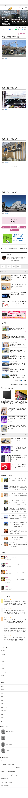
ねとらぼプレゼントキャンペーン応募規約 (10, 768)
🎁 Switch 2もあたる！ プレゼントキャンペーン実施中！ (11, 5)
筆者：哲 (9, 254)
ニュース (3, 668)
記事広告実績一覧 (5, 785)
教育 (2, 714)
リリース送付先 (4, 778)
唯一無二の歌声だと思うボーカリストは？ (15, 588)
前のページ (6, 227)
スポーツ (3, 665)
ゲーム (2, 661)
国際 (2, 700)
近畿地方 (3, 17)
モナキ (7, 750)
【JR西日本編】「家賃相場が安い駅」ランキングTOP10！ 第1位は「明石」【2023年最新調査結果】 (14, 22)
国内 (2, 696)
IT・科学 (3, 650)
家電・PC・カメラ (5, 707)
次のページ (14, 230)
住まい (2, 689)
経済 (2, 718)
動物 (2, 693)
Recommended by (17, 380)
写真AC (6, 58)
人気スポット (4, 686)
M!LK (7, 738)
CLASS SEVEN (9, 744)
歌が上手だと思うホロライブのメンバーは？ (15, 565)
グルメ (2, 658)
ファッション (4, 672)
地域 (2, 703)
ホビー (2, 675)
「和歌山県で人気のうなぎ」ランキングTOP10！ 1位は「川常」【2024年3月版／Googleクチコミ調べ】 (18, 531)
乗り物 (2, 682)
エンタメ (3, 654)
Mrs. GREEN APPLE (11, 731)
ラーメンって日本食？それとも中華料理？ (15, 572)
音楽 (2, 721)
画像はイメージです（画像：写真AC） (20, 27)
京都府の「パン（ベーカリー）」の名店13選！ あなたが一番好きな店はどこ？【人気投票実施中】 (18, 544)
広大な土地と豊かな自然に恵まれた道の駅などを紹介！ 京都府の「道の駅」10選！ (18, 480)
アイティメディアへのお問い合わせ (9, 775)
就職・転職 (3, 710)
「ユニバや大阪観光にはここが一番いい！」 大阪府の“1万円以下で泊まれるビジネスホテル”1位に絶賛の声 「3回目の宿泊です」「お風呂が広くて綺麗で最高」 (18, 504)
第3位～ (14, 222)
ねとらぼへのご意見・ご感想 (7, 764)
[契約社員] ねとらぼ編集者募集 (8, 771)
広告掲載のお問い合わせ (6, 782)
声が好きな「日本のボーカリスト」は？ (14, 557)
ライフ (2, 679)
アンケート (3, 552)
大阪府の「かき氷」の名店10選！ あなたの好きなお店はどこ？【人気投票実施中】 (18, 495)
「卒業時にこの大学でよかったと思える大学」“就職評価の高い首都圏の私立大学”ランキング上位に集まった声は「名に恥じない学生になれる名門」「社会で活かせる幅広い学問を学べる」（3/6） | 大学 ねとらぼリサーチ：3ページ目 (15, 632)
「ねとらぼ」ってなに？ (6, 760)
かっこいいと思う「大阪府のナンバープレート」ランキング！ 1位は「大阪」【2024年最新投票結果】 (18, 517)
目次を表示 (22, 33)
